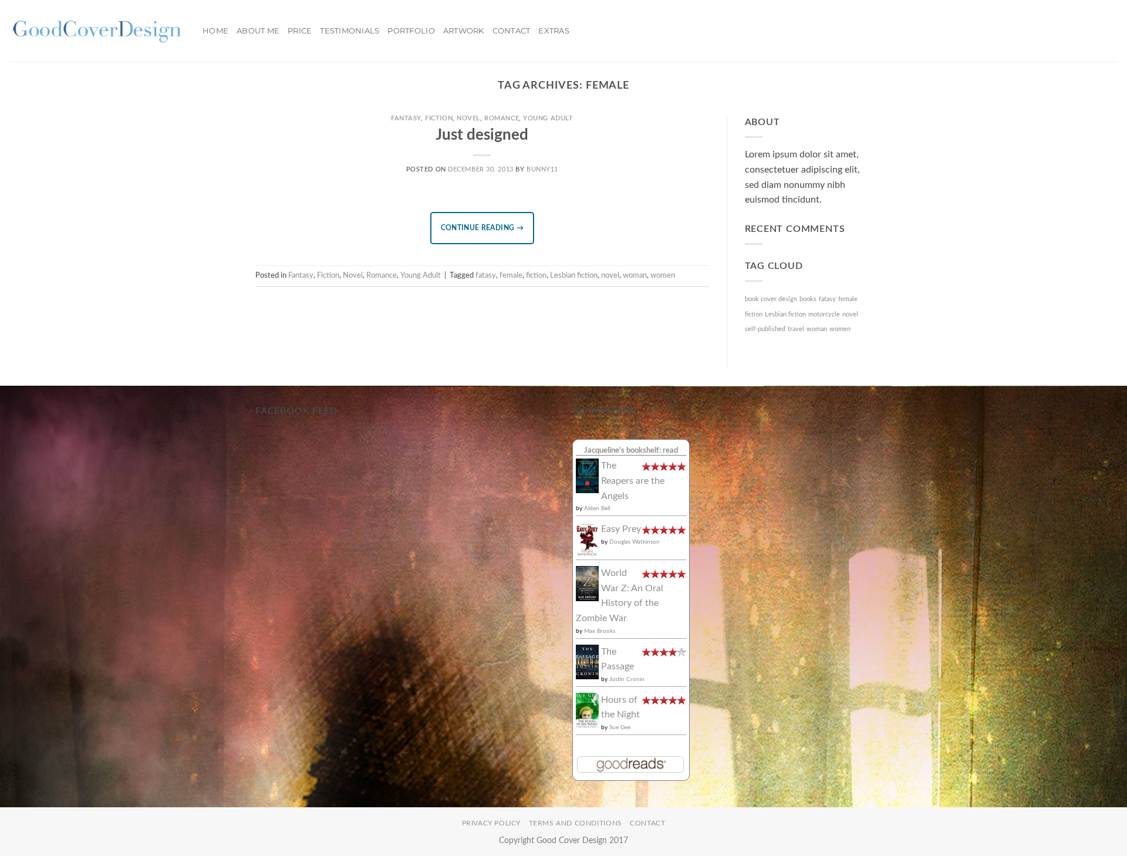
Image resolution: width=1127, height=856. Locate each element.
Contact (511, 30)
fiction (536, 275)
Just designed (482, 135)
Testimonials (349, 30)
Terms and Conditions (575, 823)
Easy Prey (621, 529)
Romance (501, 118)
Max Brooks (599, 631)
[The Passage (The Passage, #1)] (587, 661)
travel (796, 329)
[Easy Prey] (587, 539)
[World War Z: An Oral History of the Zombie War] (587, 583)
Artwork (463, 30)
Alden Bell (597, 508)
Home (215, 30)
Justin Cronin (627, 679)
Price (300, 30)
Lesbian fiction (574, 275)
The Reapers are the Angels (632, 480)
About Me (258, 30)
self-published (765, 329)
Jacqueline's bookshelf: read (631, 450)
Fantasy (406, 118)
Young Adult (548, 118)
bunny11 (542, 169)
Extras (553, 30)
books (807, 299)
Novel (468, 118)
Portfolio (410, 30)
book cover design (771, 299)
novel (610, 275)
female (511, 275)
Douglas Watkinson (634, 542)
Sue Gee (619, 727)
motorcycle (824, 314)
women (662, 275)
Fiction (439, 118)
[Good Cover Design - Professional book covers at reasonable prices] (97, 30)
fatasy (485, 275)
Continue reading (482, 227)
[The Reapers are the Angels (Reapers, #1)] (587, 475)
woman (635, 275)
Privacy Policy (491, 823)
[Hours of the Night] (587, 710)
